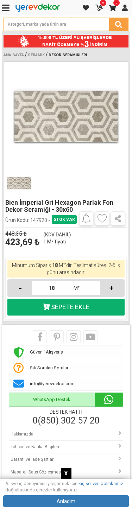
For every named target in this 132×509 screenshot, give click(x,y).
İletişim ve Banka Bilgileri (35, 446)
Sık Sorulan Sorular (49, 367)
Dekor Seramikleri (68, 55)
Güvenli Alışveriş (46, 352)
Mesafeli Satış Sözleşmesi (36, 472)
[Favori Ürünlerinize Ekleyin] (102, 218)
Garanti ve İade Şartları (33, 459)
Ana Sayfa (14, 55)
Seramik (36, 55)
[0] (99, 8)
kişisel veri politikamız (100, 483)
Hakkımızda (22, 434)
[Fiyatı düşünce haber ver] (86, 218)
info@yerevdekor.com (52, 383)
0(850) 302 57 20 (66, 420)
